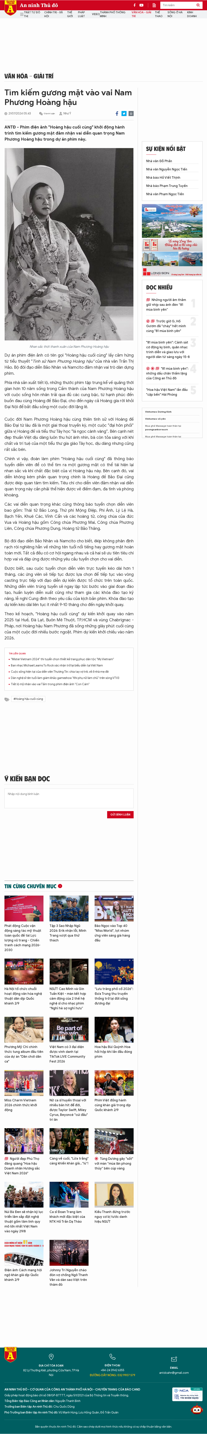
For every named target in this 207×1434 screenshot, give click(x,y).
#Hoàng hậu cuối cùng (28, 699)
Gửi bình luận (120, 814)
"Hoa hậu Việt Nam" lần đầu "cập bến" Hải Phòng (167, 392)
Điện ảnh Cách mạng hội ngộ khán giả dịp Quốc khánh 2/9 (23, 1275)
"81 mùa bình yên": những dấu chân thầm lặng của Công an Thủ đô (167, 373)
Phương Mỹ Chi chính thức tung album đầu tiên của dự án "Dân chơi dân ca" (23, 1054)
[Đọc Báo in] (156, 5)
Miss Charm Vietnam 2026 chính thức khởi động (20, 1105)
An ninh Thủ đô (39, 5)
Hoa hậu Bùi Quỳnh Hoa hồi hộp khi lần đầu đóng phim (113, 1052)
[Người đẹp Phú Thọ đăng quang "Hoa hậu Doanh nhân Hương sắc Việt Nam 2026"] (23, 1141)
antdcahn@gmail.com (174, 1373)
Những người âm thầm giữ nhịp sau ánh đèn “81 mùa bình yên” (166, 305)
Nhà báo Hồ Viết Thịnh (163, 178)
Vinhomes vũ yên (155, 418)
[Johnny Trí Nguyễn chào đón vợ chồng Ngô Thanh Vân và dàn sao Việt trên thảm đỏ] (69, 1253)
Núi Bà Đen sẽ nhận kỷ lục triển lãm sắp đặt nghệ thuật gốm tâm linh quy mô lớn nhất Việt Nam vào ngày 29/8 (23, 1221)
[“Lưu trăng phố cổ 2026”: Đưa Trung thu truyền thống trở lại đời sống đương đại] (114, 972)
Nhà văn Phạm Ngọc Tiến (165, 194)
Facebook (116, 113)
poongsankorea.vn (156, 429)
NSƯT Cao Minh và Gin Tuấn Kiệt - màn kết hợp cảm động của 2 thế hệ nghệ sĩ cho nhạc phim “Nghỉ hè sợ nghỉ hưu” (68, 998)
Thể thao (159, 14)
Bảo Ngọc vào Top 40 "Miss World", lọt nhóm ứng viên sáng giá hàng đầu (112, 933)
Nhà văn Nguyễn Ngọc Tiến (166, 169)
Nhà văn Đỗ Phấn (159, 161)
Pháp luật (81, 14)
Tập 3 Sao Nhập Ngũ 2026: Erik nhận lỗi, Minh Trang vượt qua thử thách (68, 933)
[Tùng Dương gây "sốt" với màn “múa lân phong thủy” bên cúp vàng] (114, 1141)
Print (131, 113)
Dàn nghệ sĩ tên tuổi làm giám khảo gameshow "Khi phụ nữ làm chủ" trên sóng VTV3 (65, 678)
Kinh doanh (192, 14)
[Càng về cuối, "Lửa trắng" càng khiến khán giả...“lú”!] (69, 1141)
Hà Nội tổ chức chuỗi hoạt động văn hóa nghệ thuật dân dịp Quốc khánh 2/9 (23, 996)
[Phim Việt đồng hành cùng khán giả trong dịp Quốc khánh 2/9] (114, 1083)
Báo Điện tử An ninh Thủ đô (10, 8)
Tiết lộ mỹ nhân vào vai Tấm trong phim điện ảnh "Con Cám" (50, 684)
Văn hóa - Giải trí (141, 14)
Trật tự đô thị (32, 14)
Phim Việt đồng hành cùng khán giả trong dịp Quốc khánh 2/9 (113, 1105)
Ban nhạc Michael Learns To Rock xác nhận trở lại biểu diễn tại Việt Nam (57, 665)
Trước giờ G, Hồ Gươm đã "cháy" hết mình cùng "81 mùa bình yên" (166, 326)
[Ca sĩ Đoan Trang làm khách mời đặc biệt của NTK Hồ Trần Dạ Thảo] (69, 1195)
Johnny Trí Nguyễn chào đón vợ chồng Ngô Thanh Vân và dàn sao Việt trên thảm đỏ (69, 1277)
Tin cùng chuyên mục (30, 886)
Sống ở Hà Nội (175, 14)
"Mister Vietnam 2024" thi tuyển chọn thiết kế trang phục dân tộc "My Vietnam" (62, 659)
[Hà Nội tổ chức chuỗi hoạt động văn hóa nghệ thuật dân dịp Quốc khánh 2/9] (23, 972)
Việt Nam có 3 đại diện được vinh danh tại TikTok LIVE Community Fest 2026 (67, 1054)
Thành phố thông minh (113, 14)
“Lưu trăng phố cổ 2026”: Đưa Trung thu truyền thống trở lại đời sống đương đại (114, 996)
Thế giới (70, 14)
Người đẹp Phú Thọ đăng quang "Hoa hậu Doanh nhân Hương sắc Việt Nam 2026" (22, 1166)
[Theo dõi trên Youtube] (141, 5)
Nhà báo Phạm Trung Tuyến (167, 186)
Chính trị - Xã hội (53, 14)
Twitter (124, 113)
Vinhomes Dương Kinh (158, 411)
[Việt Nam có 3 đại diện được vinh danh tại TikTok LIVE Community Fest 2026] (69, 1030)
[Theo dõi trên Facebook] (135, 5)
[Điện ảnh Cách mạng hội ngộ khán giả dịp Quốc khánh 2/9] (23, 1253)
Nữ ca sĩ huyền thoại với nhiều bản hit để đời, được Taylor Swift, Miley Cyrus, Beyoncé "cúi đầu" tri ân (69, 1110)
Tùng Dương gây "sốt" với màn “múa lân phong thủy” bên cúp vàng (114, 1163)
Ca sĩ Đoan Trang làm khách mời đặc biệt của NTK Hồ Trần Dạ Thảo (67, 1217)
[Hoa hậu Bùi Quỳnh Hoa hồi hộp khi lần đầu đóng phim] (114, 1030)
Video (96, 14)
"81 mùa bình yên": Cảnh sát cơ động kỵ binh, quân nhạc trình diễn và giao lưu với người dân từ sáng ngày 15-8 (168, 349)
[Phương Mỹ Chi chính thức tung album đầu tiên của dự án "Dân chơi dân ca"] (23, 1030)
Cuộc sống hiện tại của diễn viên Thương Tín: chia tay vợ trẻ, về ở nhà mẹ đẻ (60, 671)
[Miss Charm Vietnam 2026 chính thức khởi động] (23, 1083)
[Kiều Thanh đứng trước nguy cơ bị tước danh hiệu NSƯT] (114, 1195)
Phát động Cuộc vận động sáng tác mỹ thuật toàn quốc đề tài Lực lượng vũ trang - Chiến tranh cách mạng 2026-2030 (22, 938)
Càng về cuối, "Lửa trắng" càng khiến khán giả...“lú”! (69, 1161)
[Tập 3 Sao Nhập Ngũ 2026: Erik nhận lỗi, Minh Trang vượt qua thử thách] (69, 908)
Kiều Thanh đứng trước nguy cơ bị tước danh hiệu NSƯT (112, 1217)
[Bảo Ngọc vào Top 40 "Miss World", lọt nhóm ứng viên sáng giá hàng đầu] (114, 908)
